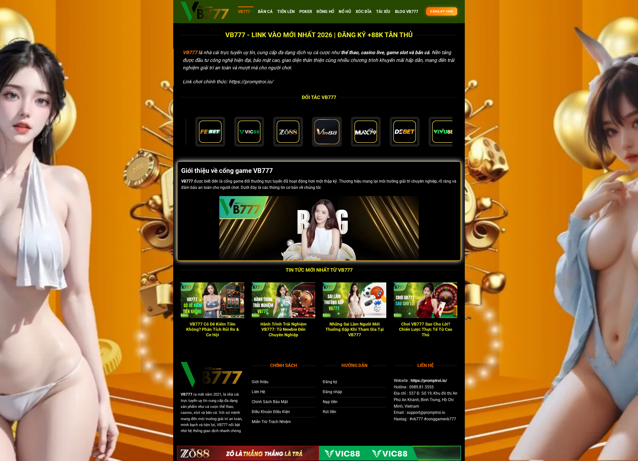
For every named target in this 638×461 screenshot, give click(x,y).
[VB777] (206, 12)
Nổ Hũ (345, 11)
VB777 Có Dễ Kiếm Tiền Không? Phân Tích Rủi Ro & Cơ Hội (212, 329)
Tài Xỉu (383, 11)
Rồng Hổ (325, 11)
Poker (305, 11)
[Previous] (179, 318)
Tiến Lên (286, 11)
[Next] (458, 318)
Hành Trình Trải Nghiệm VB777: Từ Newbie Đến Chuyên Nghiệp (283, 329)
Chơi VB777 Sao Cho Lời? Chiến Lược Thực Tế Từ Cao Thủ (425, 329)
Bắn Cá (265, 11)
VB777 (244, 11)
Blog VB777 (406, 11)
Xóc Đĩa (364, 11)
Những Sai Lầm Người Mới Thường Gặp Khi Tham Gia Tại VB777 (354, 329)
